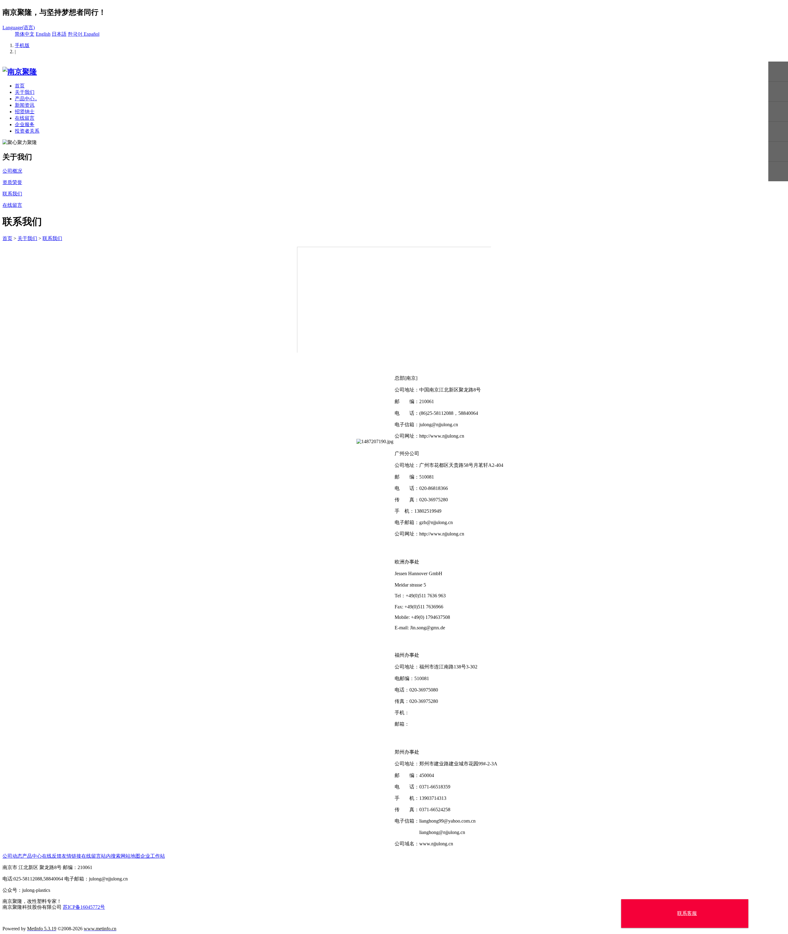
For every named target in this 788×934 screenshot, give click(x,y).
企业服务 (24, 124)
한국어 (76, 34)
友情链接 (71, 856)
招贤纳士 (24, 111)
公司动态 (12, 856)
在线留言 (24, 118)
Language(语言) (18, 27)
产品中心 (32, 856)
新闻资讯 (24, 105)
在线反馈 (52, 856)
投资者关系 (27, 131)
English (43, 34)
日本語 (59, 34)
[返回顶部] (778, 172)
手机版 (22, 45)
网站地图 (130, 856)
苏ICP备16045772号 (84, 907)
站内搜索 (111, 856)
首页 (20, 85)
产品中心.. (26, 98)
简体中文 (24, 34)
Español (91, 34)
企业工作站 (152, 856)
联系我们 (52, 238)
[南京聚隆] (19, 72)
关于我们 (24, 92)
